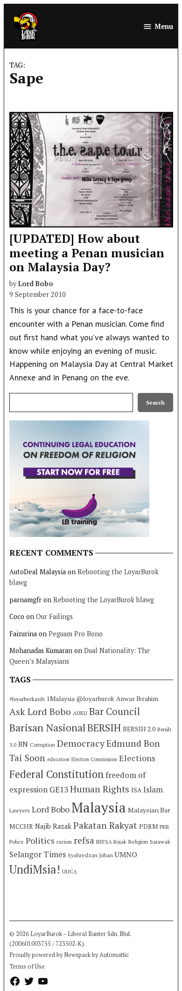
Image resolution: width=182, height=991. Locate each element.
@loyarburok (95, 699)
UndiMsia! (34, 869)
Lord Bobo (35, 283)
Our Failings (54, 616)
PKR (164, 826)
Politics (40, 840)
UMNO (126, 854)
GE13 (58, 789)
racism (64, 841)
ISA (136, 790)
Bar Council (114, 711)
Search (155, 402)
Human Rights (99, 789)
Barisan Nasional (47, 727)
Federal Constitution (56, 774)
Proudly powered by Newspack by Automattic (69, 955)
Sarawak (160, 841)
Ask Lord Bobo (40, 711)
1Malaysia (61, 699)
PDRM (148, 826)
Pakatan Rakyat (105, 825)
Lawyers (19, 810)
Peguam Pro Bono (76, 633)
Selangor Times (37, 854)
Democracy (81, 743)
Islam (153, 789)
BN (23, 744)
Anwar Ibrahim (137, 699)
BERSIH (104, 727)
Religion (138, 841)
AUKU (80, 712)
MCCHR (21, 826)
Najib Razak (53, 826)
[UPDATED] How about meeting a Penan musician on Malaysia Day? (86, 252)
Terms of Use (27, 966)
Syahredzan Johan (90, 855)
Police (16, 841)
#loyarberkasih (27, 698)
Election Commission (94, 759)
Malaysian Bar (149, 809)
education (58, 759)
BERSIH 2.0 (139, 728)
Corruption (42, 745)
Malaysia (98, 807)
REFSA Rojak (111, 841)
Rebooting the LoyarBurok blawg (103, 599)
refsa (84, 840)
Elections (137, 758)
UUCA (69, 871)
